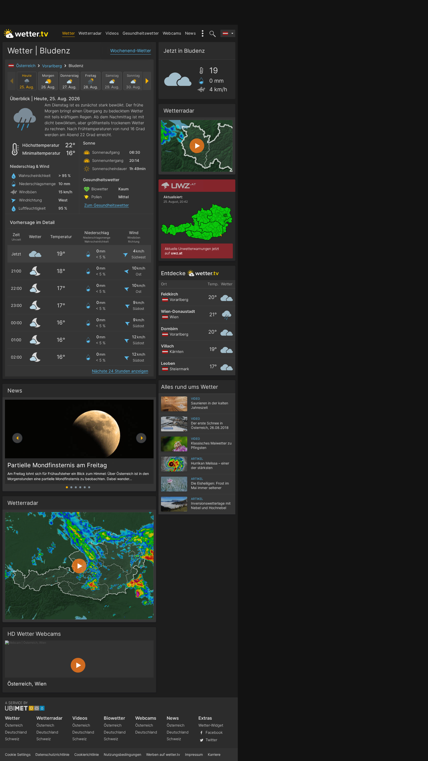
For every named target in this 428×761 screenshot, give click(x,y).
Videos (112, 33)
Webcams (172, 33)
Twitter (211, 739)
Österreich (26, 65)
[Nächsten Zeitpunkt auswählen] (146, 81)
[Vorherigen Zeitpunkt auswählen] (11, 81)
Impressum (194, 754)
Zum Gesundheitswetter (106, 205)
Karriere (214, 754)
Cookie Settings (17, 754)
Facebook (214, 732)
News (190, 33)
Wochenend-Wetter (130, 50)
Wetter (68, 33)
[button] (141, 438)
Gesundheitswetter (141, 33)
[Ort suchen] (212, 33)
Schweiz (12, 738)
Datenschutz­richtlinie (52, 754)
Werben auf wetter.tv (163, 754)
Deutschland (16, 732)
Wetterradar (90, 33)
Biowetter (114, 718)
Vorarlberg (52, 65)
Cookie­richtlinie (86, 754)
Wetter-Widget (210, 725)
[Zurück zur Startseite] (26, 33)
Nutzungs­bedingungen (122, 754)
